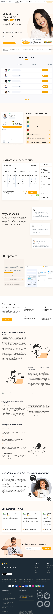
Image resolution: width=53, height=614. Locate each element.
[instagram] (16, 568)
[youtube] (4, 568)
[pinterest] (13, 568)
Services (21, 1)
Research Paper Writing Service (40, 581)
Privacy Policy (48, 567)
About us (36, 565)
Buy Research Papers (13, 581)
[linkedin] (19, 568)
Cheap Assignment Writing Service (24, 577)
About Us (26, 1)
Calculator (16, 1)
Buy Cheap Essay (13, 579)
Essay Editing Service (30, 577)
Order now (49, 1)
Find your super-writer (9, 43)
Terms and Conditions (49, 565)
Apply (37, 195)
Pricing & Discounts (32, 1)
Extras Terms (48, 574)
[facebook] (7, 568)
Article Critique (4, 581)
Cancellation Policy (49, 572)
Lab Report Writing (30, 581)
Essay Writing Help (30, 579)
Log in (44, 1)
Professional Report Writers (40, 579)
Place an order (33, 192)
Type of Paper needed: (7, 165)
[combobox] (16, 168)
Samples (36, 572)
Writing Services (37, 570)
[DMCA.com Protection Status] (4, 574)
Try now (7, 319)
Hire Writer (45, 70)
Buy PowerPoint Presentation (40, 577)
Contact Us (36, 567)
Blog (38, 1)
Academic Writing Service (5, 577)
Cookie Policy (24, 597)
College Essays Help (22, 579)
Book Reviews (12, 577)
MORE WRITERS (26, 99)
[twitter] (10, 568)
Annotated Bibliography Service (6, 579)
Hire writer (26, 40)
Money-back (48, 570)
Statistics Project (47, 579)
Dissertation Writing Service (23, 581)
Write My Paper (46, 581)
